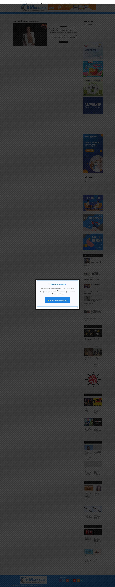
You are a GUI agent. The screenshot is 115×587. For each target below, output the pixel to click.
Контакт (76, 3)
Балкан (34, 3)
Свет (39, 3)
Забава (65, 3)
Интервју (50, 3)
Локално (44, 3)
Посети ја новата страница (58, 300)
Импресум (82, 3)
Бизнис (29, 3)
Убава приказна (58, 3)
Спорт (70, 3)
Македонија (22, 3)
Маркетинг (89, 3)
